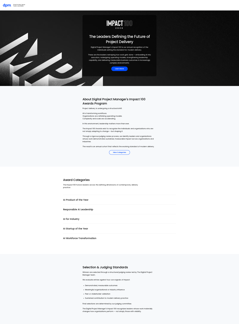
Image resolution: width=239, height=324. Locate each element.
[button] (119, 199)
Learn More (119, 69)
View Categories (119, 152)
